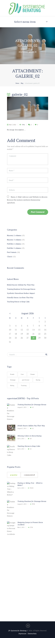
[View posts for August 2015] (10, 313)
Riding (12, 385)
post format (25, 380)
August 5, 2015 (22, 407)
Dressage (12, 380)
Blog (30, 49)
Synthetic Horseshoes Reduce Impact (21, 293)
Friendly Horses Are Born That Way (20, 297)
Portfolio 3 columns (14, 248)
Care (22, 374)
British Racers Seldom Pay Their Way (20, 285)
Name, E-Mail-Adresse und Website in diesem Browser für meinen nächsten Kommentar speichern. (27, 200)
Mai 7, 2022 (12, 125)
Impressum (22, 633)
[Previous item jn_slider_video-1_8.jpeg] (17, 108)
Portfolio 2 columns (14, 244)
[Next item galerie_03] (38, 108)
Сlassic (9, 256)
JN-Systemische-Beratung (17, 630)
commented (29, 475)
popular (13, 475)
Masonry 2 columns (14, 235)
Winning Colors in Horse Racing (29, 436)
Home (23, 49)
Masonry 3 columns (14, 240)
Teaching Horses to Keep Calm (18, 301)
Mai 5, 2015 (20, 527)
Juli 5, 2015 (20, 439)
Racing (38, 380)
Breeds (12, 374)
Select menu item (25, 21)
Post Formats (11, 252)
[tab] (13, 475)
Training (24, 385)
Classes (32, 374)
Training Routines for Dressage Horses (21, 289)
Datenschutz (32, 633)
